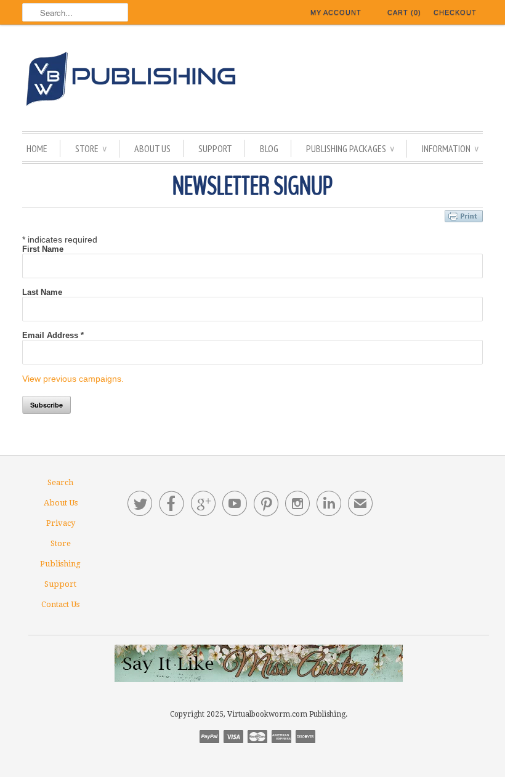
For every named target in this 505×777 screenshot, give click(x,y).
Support (215, 148)
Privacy (60, 523)
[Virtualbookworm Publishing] (252, 81)
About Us (152, 148)
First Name (42, 249)
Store (91, 148)
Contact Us (60, 604)
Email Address (53, 335)
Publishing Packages (350, 148)
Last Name (42, 292)
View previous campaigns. (73, 379)
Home (36, 148)
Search (60, 482)
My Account (336, 12)
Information (450, 148)
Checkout (455, 12)
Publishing (60, 563)
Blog (269, 148)
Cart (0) (404, 12)
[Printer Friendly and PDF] (464, 214)
